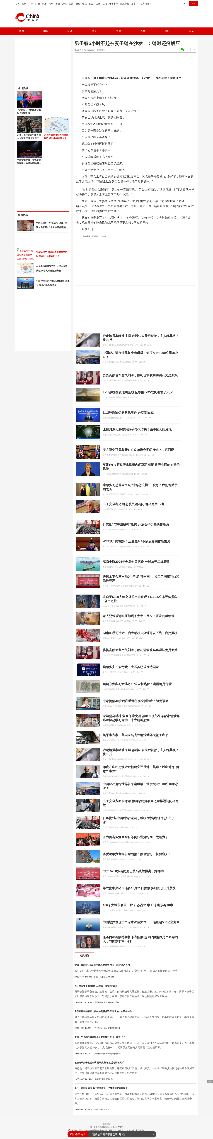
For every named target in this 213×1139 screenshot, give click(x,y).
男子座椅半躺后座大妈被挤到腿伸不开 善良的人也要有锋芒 (103, 1011)
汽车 (51, 3)
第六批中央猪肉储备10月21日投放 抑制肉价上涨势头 (139, 888)
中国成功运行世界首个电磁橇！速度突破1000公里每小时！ (140, 354)
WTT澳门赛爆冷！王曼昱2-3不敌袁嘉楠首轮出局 (136, 541)
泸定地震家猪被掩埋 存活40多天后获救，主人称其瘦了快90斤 (141, 337)
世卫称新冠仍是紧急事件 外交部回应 (128, 412)
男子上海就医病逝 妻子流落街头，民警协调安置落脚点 (101, 1088)
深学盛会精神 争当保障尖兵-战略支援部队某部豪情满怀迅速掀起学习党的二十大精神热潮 (141, 717)
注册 (183, 3)
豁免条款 (121, 1130)
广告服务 (86, 1130)
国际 (45, 31)
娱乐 (44, 3)
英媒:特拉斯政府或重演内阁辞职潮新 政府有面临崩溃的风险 (141, 466)
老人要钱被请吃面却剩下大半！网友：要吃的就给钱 (138, 615)
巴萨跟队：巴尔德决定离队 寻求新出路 (29, 111)
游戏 (58, 3)
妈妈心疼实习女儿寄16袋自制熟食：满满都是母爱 (137, 683)
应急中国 (124, 3)
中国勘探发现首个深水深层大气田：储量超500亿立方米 (141, 922)
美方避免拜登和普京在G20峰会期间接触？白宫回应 (138, 449)
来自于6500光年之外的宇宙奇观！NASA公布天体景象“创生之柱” (140, 598)
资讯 (24, 3)
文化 (64, 3)
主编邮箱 (106, 1123)
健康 (84, 3)
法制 (104, 3)
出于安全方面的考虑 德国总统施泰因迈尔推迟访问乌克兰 (141, 803)
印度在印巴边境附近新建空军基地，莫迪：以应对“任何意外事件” (141, 768)
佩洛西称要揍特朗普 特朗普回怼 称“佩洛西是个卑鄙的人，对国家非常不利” (140, 939)
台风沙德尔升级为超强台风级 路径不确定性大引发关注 (56, 138)
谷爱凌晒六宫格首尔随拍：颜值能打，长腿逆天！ (137, 854)
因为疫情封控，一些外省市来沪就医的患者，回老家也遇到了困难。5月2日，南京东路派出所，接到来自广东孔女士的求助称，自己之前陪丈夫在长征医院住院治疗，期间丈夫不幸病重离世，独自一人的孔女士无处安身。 (135, 1098)
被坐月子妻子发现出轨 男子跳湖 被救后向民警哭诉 (99, 1062)
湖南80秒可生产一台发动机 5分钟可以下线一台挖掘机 (140, 632)
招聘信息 (104, 1130)
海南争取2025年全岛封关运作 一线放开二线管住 (136, 561)
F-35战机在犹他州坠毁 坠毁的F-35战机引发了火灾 (138, 392)
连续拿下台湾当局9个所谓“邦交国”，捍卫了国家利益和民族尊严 (141, 578)
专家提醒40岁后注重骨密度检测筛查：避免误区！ (137, 700)
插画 (78, 3)
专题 (118, 31)
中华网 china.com (28, 17)
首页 (17, 3)
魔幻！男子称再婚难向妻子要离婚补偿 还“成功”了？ (100, 1036)
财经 (37, 3)
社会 (70, 31)
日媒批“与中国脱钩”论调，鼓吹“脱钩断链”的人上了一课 (140, 820)
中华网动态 (140, 1130)
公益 (91, 3)
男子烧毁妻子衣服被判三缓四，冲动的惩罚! (96, 985)
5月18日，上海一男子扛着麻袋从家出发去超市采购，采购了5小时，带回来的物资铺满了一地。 (127, 970)
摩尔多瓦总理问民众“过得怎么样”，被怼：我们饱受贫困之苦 (140, 487)
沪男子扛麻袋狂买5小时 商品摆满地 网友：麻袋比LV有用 (102, 964)
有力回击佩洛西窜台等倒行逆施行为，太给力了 (135, 837)
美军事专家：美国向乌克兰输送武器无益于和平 (135, 734)
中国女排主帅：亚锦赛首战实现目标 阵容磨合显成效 (29, 163)
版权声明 (112, 1130)
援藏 (71, 3)
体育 (94, 31)
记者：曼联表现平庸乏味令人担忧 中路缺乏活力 (29, 136)
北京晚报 (101, 49)
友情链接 (130, 1130)
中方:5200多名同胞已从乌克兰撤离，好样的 (133, 871)
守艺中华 (113, 3)
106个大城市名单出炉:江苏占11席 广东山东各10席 (138, 905)
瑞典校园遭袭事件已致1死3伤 (108, 1134)
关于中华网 (76, 1130)
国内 (21, 31)
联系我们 (95, 1130)
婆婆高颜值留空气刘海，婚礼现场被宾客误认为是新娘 (140, 375)
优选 (98, 3)
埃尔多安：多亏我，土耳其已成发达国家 (131, 666)
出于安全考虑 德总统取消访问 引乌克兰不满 (133, 504)
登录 (193, 3)
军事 (31, 3)
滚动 (191, 31)
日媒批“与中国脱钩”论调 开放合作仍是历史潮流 (136, 524)
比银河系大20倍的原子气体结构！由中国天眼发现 (137, 429)
